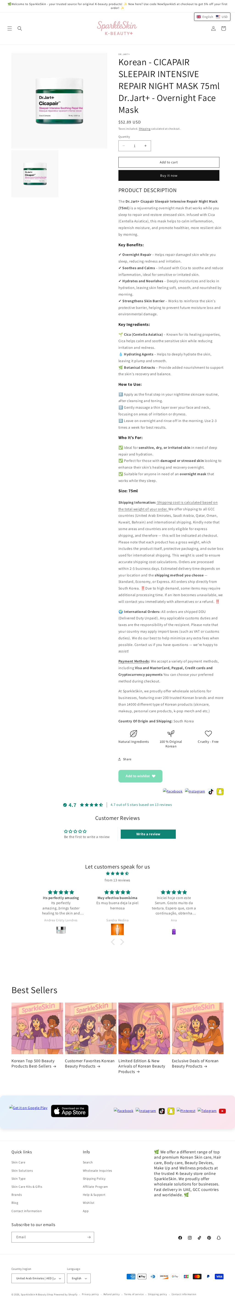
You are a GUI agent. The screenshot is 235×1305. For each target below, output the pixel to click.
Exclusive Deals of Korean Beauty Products (195, 1063)
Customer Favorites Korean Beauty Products (90, 1063)
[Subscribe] (89, 1237)
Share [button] (127, 759)
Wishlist (89, 1203)
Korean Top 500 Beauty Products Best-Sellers (33, 1063)
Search (88, 1162)
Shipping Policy (94, 1178)
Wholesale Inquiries (97, 1170)
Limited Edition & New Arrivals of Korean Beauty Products (141, 1066)
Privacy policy (90, 1294)
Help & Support (94, 1195)
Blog (14, 1203)
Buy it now (169, 175)
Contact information (26, 1211)
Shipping (145, 128)
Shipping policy (157, 1294)
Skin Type (18, 1178)
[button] (10, 28)
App (86, 1211)
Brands (16, 1195)
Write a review (148, 834)
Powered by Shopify (66, 1294)
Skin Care (18, 1162)
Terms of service (133, 1294)
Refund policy (112, 1294)
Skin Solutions (22, 1170)
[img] (117, 873)
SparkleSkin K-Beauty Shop (37, 1294)
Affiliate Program (95, 1187)
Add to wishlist (138, 776)
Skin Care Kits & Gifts (26, 1187)
